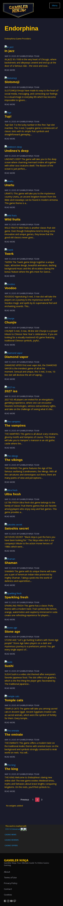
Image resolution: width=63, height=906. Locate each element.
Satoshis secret (17, 528)
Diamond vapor (16, 357)
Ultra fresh (13, 494)
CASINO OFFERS (11, 845)
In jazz (10, 51)
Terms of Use (10, 877)
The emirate (14, 734)
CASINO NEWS (10, 834)
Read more (10, 70)
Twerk (9, 253)
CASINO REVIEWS (12, 840)
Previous (24, 799)
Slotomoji (12, 82)
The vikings (14, 460)
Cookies (8, 895)
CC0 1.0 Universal (12, 829)
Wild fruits (12, 219)
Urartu (9, 185)
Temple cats (14, 700)
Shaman (11, 562)
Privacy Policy (10, 883)
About (7, 872)
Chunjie (11, 322)
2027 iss (11, 391)
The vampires (15, 425)
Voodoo (10, 288)
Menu (54, 5)
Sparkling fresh (16, 597)
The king (11, 769)
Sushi (9, 666)
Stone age (12, 631)
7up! (8, 116)
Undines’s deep (17, 150)
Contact (8, 889)
